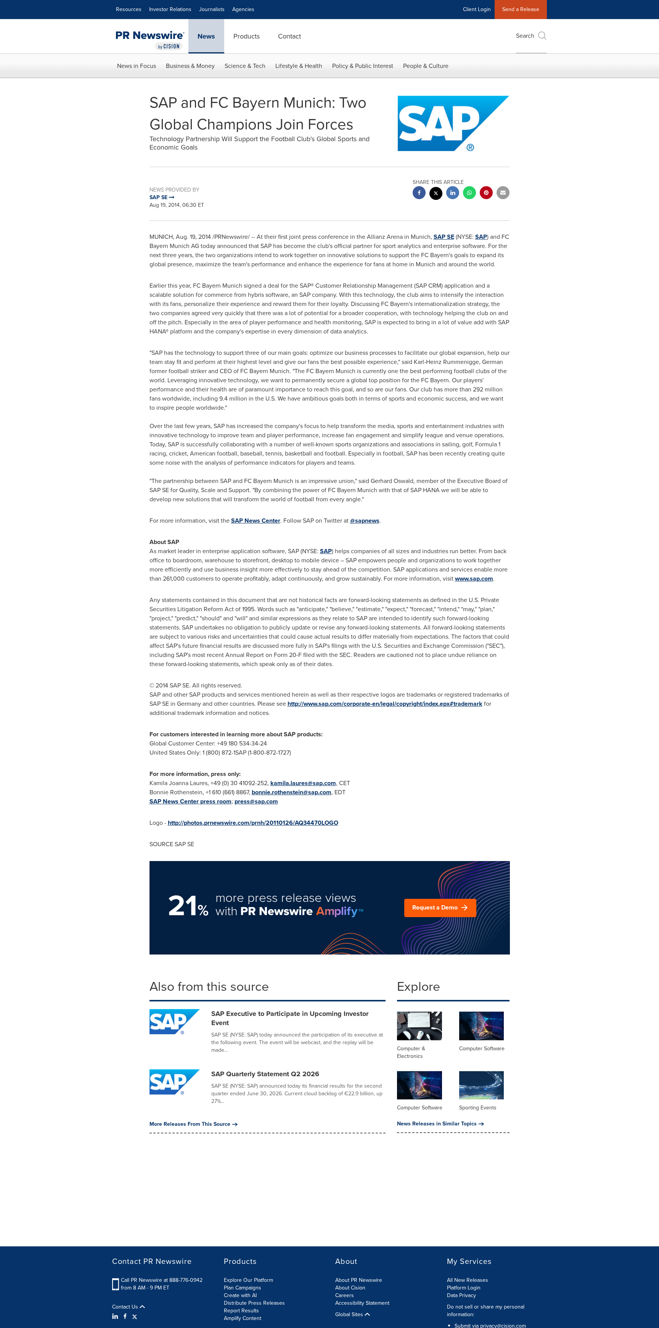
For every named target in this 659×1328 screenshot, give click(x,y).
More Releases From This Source (189, 1124)
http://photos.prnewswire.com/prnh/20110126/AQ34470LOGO (253, 822)
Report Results (241, 1311)
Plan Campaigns (242, 1288)
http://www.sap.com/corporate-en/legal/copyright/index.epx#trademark (385, 703)
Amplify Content (242, 1318)
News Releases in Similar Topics (437, 1124)
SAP (481, 236)
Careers (344, 1295)
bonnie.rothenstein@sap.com (291, 792)
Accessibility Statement (362, 1303)
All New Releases (467, 1280)
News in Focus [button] (136, 65)
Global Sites (350, 1314)
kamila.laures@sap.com (303, 783)
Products (246, 36)
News (206, 36)
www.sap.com (474, 578)
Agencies (243, 9)
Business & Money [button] (190, 65)
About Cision (350, 1288)
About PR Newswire (358, 1280)
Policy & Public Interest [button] (362, 65)
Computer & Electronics (411, 1052)
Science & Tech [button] (245, 65)
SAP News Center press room (190, 801)
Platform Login (464, 1288)
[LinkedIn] (116, 1316)
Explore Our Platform (248, 1280)
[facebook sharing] (419, 193)
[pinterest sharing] (486, 193)
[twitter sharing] (435, 194)
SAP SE (444, 236)
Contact (289, 36)
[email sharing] (503, 193)
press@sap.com (256, 801)
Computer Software (482, 1049)
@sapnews (364, 520)
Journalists (212, 9)
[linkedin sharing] (452, 193)
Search (525, 35)
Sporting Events (478, 1108)
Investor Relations (170, 9)
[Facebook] (125, 1316)
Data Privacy (461, 1295)
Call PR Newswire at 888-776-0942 (162, 1280)
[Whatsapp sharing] (469, 193)
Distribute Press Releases (254, 1303)
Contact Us (126, 1307)
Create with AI (240, 1295)
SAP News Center (255, 520)
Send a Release (520, 9)
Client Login (477, 9)
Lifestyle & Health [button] (298, 65)
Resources (128, 9)
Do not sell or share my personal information (485, 1310)
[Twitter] (134, 1316)
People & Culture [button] (425, 65)
